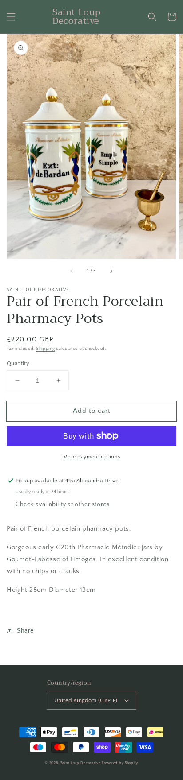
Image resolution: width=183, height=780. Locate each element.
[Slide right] (111, 271)
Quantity (18, 363)
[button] (11, 17)
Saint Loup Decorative (80, 763)
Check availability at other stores (62, 504)
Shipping (45, 348)
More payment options (91, 457)
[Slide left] (72, 271)
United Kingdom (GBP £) (86, 700)
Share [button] (25, 630)
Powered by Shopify (120, 763)
